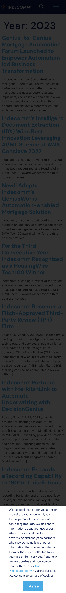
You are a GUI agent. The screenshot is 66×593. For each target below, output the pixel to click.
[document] (33, 296)
